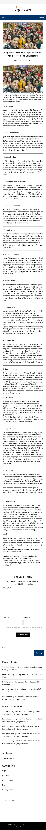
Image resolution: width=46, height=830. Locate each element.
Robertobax (6, 726)
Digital (4, 771)
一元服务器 (6, 733)
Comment (8, 588)
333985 (5, 711)
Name (6, 618)
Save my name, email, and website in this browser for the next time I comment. (23, 629)
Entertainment (7, 780)
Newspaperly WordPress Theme (27, 826)
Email (26, 618)
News (4, 785)
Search (5, 648)
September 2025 (10, 758)
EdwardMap (6, 719)
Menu (41, 17)
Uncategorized (7, 790)
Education (6, 775)
